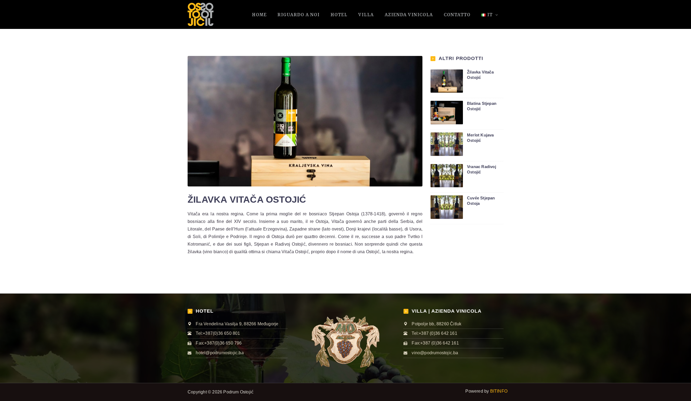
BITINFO (498, 391)
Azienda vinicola (409, 15)
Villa (366, 15)
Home (259, 15)
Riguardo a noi (298, 15)
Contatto (457, 15)
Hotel (338, 15)
